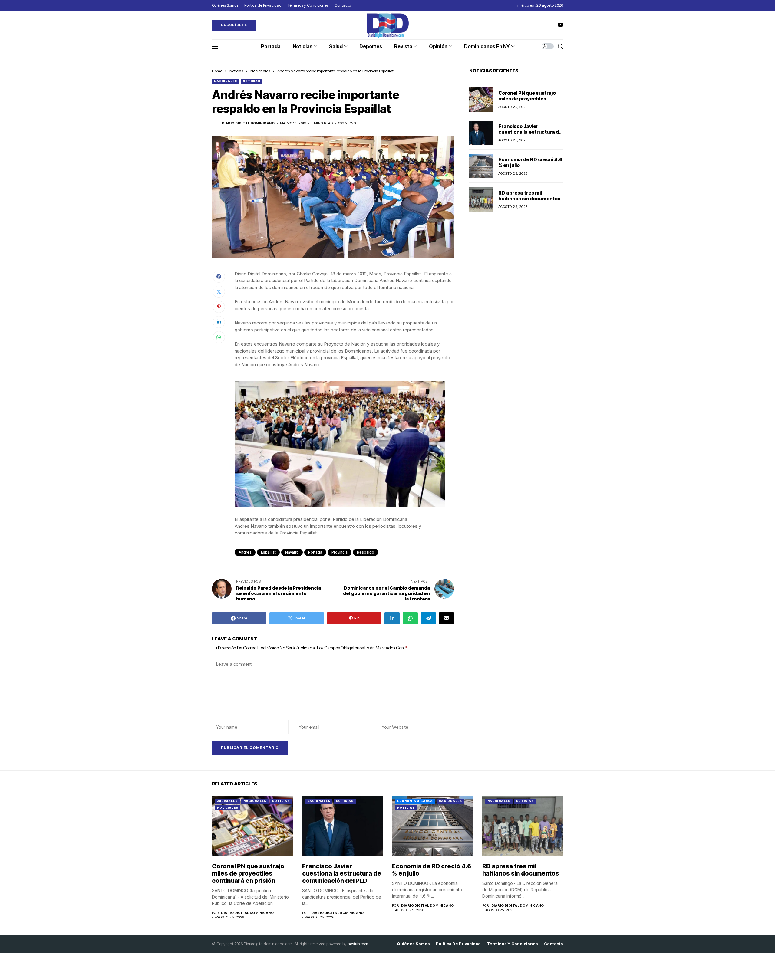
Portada (315, 552)
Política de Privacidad (458, 943)
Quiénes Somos (413, 943)
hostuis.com (358, 943)
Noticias (236, 70)
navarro (292, 552)
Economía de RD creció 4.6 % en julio (530, 162)
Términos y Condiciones (512, 943)
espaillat (268, 552)
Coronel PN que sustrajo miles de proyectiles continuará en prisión (527, 98)
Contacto (553, 943)
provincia (339, 552)
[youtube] (560, 25)
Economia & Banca (415, 801)
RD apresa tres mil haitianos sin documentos (529, 196)
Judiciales (227, 801)
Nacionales (260, 70)
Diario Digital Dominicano (248, 123)
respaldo (365, 552)
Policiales (227, 807)
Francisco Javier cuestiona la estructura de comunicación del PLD (530, 132)
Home (217, 70)
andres (245, 552)
